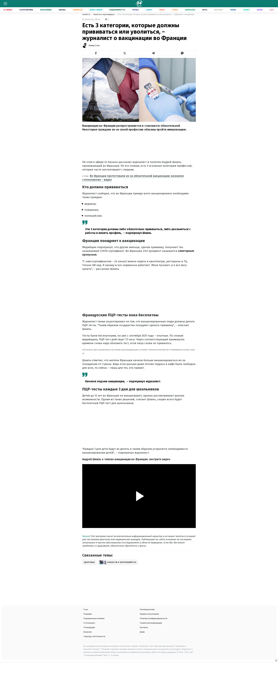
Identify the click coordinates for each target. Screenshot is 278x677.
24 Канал (7, 10)
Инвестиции (96, 10)
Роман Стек (94, 45)
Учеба (175, 10)
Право (135, 10)
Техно (233, 10)
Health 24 (86, 14)
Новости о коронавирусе (104, 14)
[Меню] (5, 3)
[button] (96, 53)
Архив (142, 632)
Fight (162, 10)
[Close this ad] (276, 660)
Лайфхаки (190, 10)
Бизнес (62, 10)
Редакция (87, 614)
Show (259, 10)
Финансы (78, 10)
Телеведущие (89, 627)
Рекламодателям (147, 609)
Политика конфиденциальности (153, 618)
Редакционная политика (93, 618)
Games (246, 10)
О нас (85, 609)
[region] (139, 670)
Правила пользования (149, 614)
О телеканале (89, 623)
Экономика (46, 10)
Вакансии (87, 632)
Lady (271, 10)
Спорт (149, 10)
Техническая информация (151, 623)
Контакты (144, 627)
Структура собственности (94, 636)
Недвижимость (117, 10)
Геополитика (26, 10)
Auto (204, 10)
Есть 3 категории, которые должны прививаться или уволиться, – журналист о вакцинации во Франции (157, 14)
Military (218, 10)
